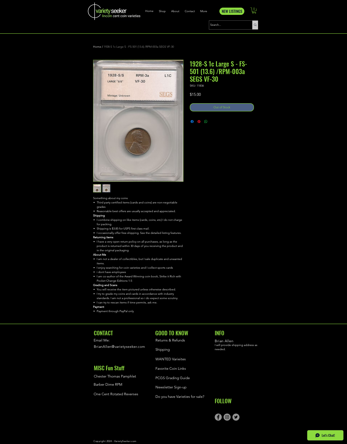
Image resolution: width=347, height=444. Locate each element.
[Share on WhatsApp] (206, 121)
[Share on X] (213, 121)
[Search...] (255, 25)
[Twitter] (235, 417)
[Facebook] (218, 417)
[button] (254, 10)
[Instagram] (227, 417)
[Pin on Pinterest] (199, 121)
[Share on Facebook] (192, 121)
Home (97, 46)
